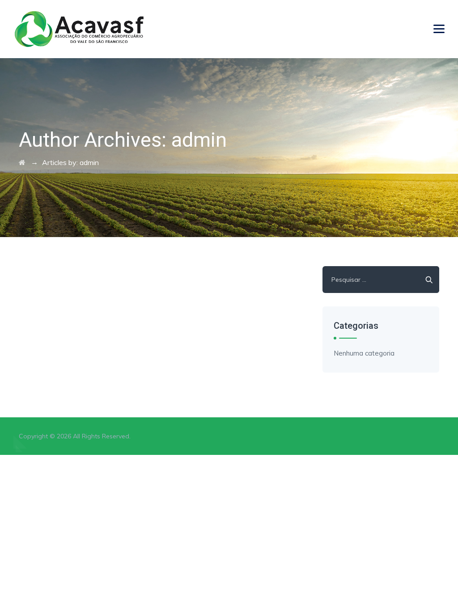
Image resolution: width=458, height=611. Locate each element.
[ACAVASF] (79, 29)
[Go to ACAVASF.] (22, 162)
